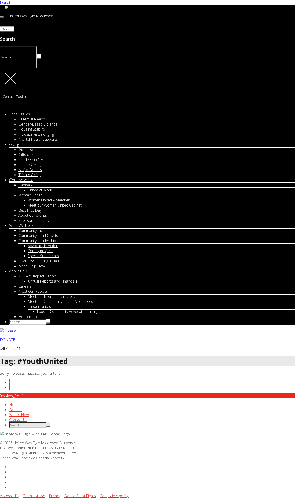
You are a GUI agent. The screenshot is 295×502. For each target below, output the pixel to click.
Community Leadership (37, 240)
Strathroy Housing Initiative (40, 260)
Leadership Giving (32, 159)
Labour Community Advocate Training (67, 311)
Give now (26, 149)
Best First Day (29, 210)
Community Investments (38, 230)
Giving (14, 144)
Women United (30, 195)
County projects (40, 250)
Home (14, 404)
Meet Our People (32, 291)
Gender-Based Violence (37, 124)
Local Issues (19, 114)
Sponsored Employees (36, 220)
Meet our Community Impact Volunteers (60, 301)
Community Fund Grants (38, 235)
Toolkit (21, 96)
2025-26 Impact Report (37, 276)
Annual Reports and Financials (52, 281)
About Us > (18, 271)
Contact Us (18, 419)
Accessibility (9, 495)
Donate (6, 2)
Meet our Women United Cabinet (55, 205)
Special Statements (43, 255)
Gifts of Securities (32, 154)
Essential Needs (31, 119)
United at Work (40, 190)
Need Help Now (31, 266)
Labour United (39, 306)
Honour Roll (28, 316)
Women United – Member (49, 200)
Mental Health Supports (38, 139)
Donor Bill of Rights (80, 495)
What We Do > (21, 225)
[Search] (39, 58)
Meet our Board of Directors (51, 296)
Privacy (54, 495)
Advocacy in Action (43, 245)
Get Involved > (21, 179)
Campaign (26, 184)
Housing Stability (31, 129)
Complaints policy (114, 495)
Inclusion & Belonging (36, 134)
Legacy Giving (29, 164)
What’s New (19, 414)
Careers (25, 286)
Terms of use (34, 495)
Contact (9, 96)
